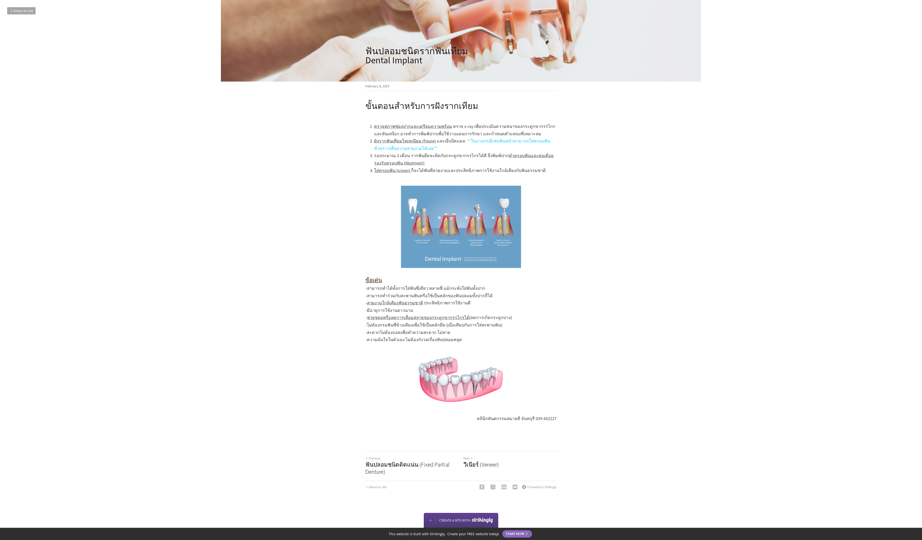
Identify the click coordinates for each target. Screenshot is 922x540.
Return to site (23, 11)
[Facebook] (481, 487)
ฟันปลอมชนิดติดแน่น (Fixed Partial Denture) (407, 468)
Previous (375, 458)
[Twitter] (493, 487)
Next (466, 458)
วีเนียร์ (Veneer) (481, 464)
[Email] (515, 487)
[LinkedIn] (504, 487)
